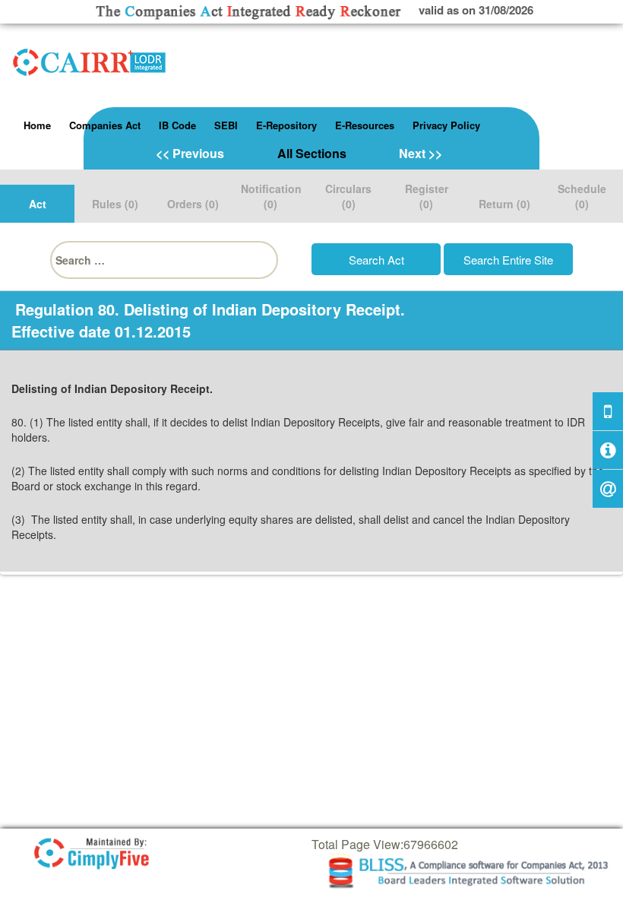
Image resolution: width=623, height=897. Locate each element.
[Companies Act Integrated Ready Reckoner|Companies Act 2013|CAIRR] (89, 59)
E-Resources (364, 125)
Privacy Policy (446, 125)
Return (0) (504, 203)
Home (37, 125)
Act (37, 203)
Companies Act (105, 125)
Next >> (420, 153)
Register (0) (426, 196)
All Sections (311, 153)
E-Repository (286, 125)
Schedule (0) (582, 196)
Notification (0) (271, 196)
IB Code (177, 125)
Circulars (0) (348, 196)
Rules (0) (115, 203)
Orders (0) (193, 203)
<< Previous (190, 153)
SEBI (226, 125)
